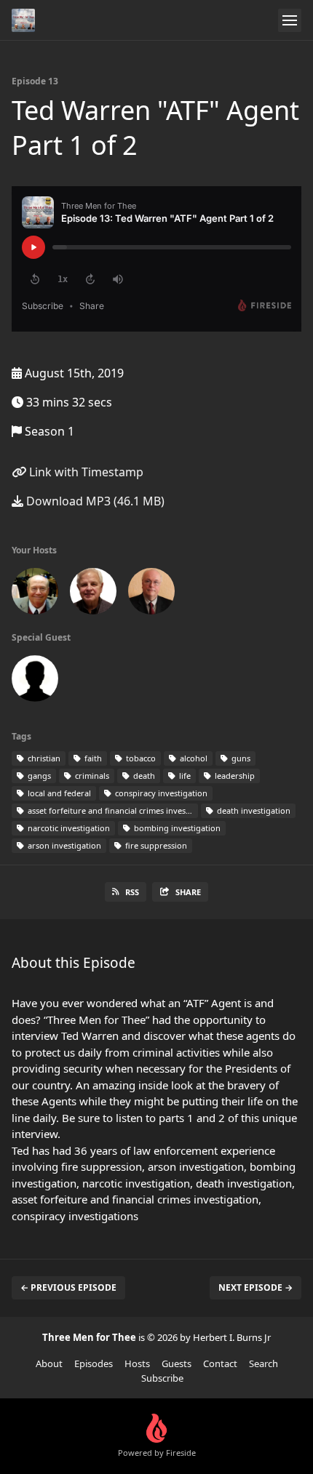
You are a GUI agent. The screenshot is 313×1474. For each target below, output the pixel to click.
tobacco (140, 758)
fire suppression (155, 845)
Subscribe (162, 1378)
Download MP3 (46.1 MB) (94, 501)
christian (42, 758)
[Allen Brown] (93, 594)
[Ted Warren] (35, 681)
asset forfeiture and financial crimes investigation (111, 810)
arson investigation (63, 845)
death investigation (252, 810)
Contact (220, 1363)
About (49, 1363)
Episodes (93, 1363)
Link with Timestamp (84, 472)
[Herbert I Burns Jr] (151, 594)
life (184, 775)
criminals (91, 775)
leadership (234, 775)
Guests (176, 1363)
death (143, 775)
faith (92, 758)
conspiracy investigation (160, 793)
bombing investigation (176, 827)
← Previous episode (68, 1287)
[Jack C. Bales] (35, 594)
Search (263, 1363)
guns (239, 758)
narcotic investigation (67, 827)
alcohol (192, 758)
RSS (132, 891)
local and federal (58, 793)
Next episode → (255, 1287)
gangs (38, 775)
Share (188, 891)
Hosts (137, 1363)
